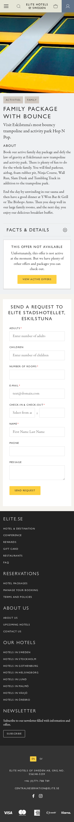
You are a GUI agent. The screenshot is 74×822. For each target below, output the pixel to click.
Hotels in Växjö (15, 693)
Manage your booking (20, 590)
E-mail (14, 385)
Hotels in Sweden (16, 652)
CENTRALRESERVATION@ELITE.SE (37, 788)
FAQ (6, 562)
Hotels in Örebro (16, 699)
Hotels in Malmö (16, 686)
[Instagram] (41, 796)
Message (15, 462)
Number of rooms (23, 366)
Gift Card (10, 548)
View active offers (37, 279)
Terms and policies (17, 597)
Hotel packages (15, 583)
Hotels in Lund (15, 679)
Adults (14, 328)
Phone (14, 443)
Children (16, 347)
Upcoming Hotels (16, 624)
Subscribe (14, 733)
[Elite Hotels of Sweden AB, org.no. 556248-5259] (37, 7)
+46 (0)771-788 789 (37, 780)
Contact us (12, 631)
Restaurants (13, 555)
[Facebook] (33, 796)
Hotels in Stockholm (19, 659)
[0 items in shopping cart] (55, 6)
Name (13, 423)
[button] (6, 6)
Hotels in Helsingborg (21, 672)
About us (10, 617)
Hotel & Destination (19, 528)
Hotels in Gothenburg (20, 665)
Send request (25, 490)
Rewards (9, 542)
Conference (12, 535)
